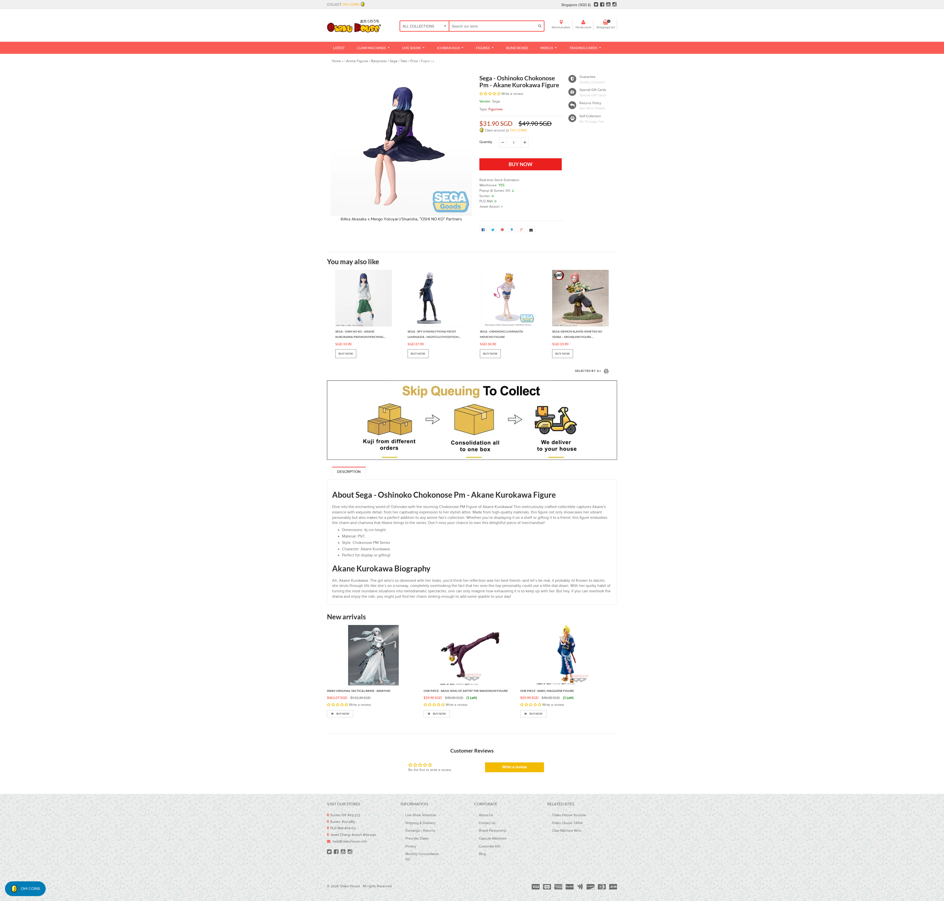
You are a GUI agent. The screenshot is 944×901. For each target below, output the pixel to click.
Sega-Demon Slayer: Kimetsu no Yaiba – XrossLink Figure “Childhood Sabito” (577, 334)
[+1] (521, 229)
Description (349, 472)
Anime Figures (357, 61)
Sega (496, 101)
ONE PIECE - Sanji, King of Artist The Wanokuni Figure (466, 691)
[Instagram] (614, 4)
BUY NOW (346, 353)
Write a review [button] (514, 767)
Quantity (485, 142)
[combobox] (492, 26)
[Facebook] (602, 4)
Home (336, 61)
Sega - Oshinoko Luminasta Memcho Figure (501, 334)
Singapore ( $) (576, 4)
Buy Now (342, 713)
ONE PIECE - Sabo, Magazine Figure (547, 691)
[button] (490, 94)
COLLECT (343, 5)
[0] (483, 229)
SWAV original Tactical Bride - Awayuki (358, 691)
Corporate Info (490, 846)
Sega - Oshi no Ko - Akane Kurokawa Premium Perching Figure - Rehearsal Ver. (359, 334)
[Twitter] (596, 4)
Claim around (505, 130)
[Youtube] (608, 4)
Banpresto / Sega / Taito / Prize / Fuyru (400, 61)
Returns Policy (590, 103)
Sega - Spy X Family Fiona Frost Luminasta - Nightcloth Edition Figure (433, 334)
